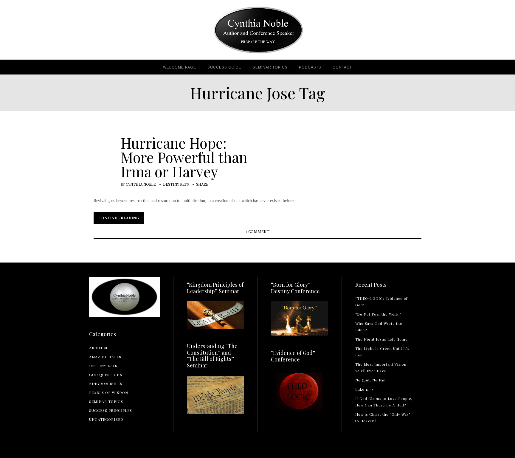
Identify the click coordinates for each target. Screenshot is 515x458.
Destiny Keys (176, 185)
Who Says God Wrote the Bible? (378, 326)
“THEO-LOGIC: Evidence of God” (381, 301)
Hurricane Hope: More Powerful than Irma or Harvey (184, 157)
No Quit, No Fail (370, 380)
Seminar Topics (106, 401)
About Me (99, 347)
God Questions (105, 374)
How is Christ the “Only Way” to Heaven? (383, 417)
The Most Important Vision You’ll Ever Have (381, 367)
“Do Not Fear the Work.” (378, 314)
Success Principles (110, 410)
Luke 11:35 (364, 389)
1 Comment (258, 232)
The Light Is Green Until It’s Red (382, 351)
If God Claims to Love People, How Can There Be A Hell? (383, 401)
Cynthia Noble (141, 185)
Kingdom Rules (105, 383)
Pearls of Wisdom (108, 392)
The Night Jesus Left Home (381, 339)
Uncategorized (106, 419)
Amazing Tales (105, 356)
